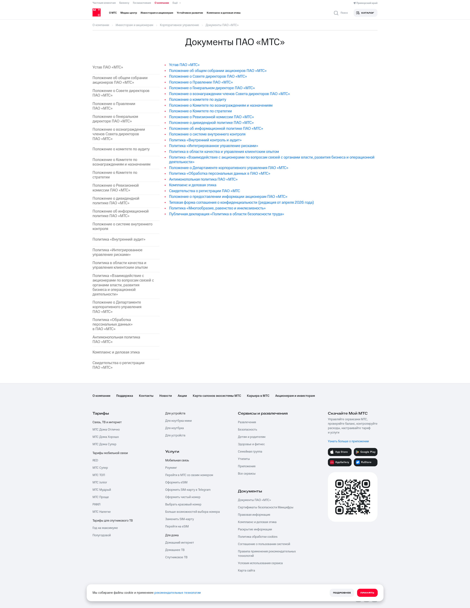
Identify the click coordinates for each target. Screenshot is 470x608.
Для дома (172, 535)
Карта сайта (246, 570)
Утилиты (244, 459)
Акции (182, 396)
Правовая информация (254, 515)
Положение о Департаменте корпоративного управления (117, 307)
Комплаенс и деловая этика (116, 352)
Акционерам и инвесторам (295, 396)
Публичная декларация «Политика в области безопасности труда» (226, 214)
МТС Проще (101, 497)
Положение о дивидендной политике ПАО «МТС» (116, 200)
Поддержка (124, 396)
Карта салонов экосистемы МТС (217, 396)
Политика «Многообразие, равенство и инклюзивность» (217, 208)
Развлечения (247, 422)
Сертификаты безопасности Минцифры (265, 507)
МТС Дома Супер (104, 444)
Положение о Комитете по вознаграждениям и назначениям (121, 162)
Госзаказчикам (142, 3)
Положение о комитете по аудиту (121, 149)
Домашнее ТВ (175, 550)
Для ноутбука (174, 428)
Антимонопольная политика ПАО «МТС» (203, 179)
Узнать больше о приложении (348, 441)
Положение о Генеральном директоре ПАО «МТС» (212, 88)
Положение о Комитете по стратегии (115, 174)
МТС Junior (100, 482)
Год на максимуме (105, 528)
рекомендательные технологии (177, 593)
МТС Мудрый (102, 490)
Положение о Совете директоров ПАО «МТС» (121, 93)
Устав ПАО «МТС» (108, 67)
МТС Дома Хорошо (106, 437)
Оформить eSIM (176, 482)
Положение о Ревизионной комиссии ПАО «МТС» (116, 187)
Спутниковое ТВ (176, 557)
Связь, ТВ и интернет (107, 422)
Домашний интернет (179, 542)
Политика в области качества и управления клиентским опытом (120, 265)
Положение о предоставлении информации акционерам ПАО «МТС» (228, 196)
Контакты (146, 396)
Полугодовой (102, 535)
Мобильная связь (177, 460)
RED (95, 460)
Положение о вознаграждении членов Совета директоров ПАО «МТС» (119, 134)
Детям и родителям (251, 437)
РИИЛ (96, 504)
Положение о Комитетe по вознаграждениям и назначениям (220, 105)
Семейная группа (250, 451)
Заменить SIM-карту (179, 519)
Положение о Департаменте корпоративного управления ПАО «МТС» (228, 167)
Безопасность (247, 429)
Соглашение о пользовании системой (264, 544)
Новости (165, 396)
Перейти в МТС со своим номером (189, 475)
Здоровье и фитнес (251, 444)
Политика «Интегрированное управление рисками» (117, 252)
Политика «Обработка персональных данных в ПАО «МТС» (219, 173)
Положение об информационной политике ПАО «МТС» (121, 213)
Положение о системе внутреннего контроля (122, 226)
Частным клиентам (104, 3)
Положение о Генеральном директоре (115, 119)
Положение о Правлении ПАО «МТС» (114, 106)
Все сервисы (247, 473)
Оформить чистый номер (182, 497)
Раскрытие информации (255, 529)
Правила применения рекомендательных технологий (267, 553)
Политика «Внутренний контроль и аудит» (205, 140)
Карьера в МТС (258, 396)
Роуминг (171, 468)
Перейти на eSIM (177, 526)
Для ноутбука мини (178, 421)
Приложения (246, 466)
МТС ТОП (99, 475)
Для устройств (175, 413)
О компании (162, 3)
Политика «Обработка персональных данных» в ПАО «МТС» (113, 324)
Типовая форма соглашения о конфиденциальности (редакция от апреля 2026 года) (241, 202)
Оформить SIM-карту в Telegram (188, 490)
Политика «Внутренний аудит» (119, 239)
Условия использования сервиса (260, 563)
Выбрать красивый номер (183, 504)
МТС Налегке (102, 512)
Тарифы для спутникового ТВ (113, 520)
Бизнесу (124, 3)
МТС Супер (100, 468)
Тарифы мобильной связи (110, 453)
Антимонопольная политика (116, 339)
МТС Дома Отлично (106, 429)
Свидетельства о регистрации (118, 365)
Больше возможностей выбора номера (192, 512)
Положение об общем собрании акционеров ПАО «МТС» (120, 80)
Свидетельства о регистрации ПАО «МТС (204, 191)
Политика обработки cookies (257, 537)
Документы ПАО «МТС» (254, 500)
